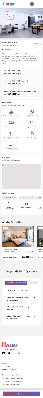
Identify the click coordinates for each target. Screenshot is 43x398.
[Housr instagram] (8, 353)
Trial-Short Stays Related (16, 283)
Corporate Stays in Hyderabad (12, 381)
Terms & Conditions (9, 370)
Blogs (4, 363)
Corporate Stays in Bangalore (12, 378)
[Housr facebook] (14, 353)
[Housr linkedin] (3, 353)
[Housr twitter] (19, 353)
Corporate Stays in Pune (10, 385)
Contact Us (6, 366)
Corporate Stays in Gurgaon (12, 375)
